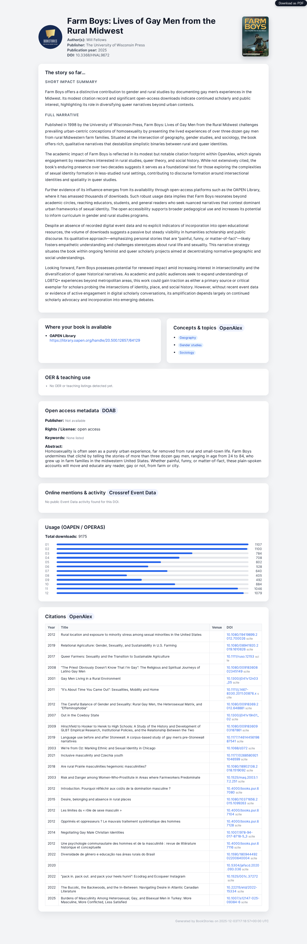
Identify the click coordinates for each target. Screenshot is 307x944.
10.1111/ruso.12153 (240, 656)
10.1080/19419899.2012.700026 (242, 636)
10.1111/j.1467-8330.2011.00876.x (241, 691)
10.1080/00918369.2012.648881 (242, 706)
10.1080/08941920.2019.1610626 (242, 647)
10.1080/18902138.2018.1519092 (242, 768)
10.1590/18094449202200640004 (242, 856)
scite (249, 638)
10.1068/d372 (237, 748)
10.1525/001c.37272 (242, 876)
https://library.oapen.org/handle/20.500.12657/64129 (95, 340)
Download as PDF (291, 3)
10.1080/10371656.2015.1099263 (242, 801)
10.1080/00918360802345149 (242, 669)
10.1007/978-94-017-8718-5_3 (240, 834)
